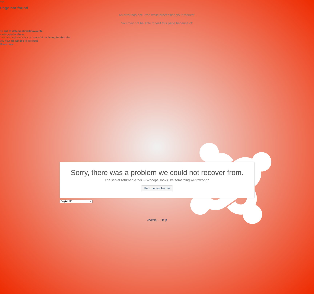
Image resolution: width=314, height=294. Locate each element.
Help (164, 220)
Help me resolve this (157, 188)
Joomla (152, 220)
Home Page (7, 43)
